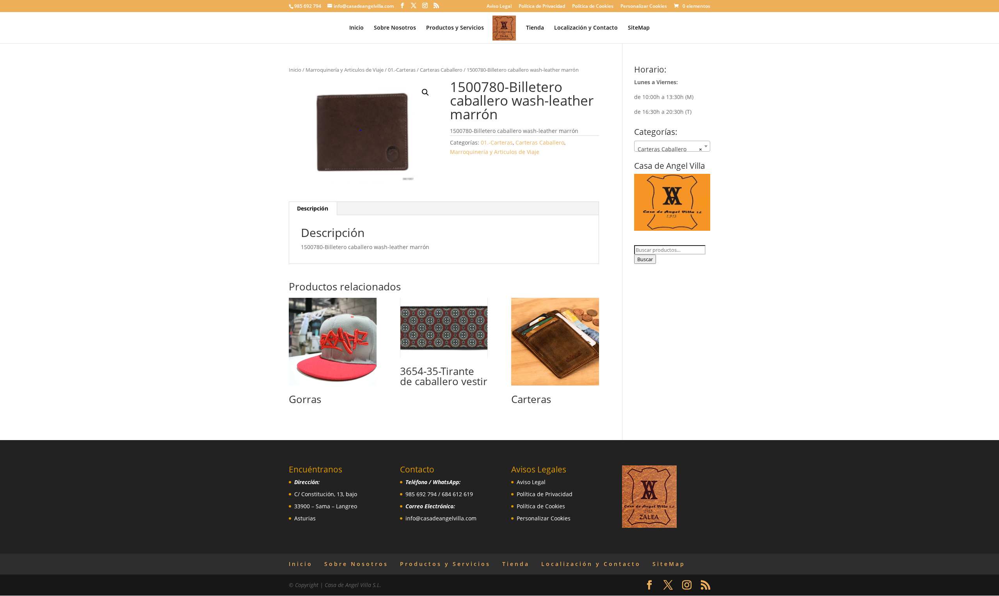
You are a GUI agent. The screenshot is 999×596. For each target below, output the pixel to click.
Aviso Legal (499, 6)
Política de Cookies (592, 6)
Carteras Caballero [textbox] (670, 149)
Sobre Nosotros (395, 28)
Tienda (535, 28)
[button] (425, 92)
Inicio (356, 28)
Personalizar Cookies (643, 6)
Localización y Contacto (586, 28)
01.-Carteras (402, 69)
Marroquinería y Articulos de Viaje (345, 69)
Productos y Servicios (455, 28)
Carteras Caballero (441, 69)
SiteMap (639, 28)
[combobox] (672, 146)
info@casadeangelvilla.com (440, 518)
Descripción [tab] (312, 208)
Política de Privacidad (542, 6)
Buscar (645, 259)
